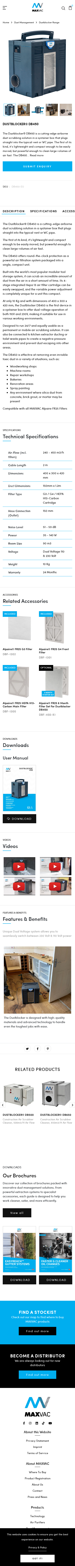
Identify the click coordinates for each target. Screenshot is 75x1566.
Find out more (37, 1331)
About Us (37, 1484)
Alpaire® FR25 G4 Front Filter (54, 650)
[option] (10, 110)
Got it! (37, 1558)
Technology (37, 1516)
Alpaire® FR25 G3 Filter (17, 649)
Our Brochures (19, 1175)
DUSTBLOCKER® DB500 (18, 1114)
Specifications (43, 211)
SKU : (6, 186)
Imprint (37, 1447)
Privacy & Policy (37, 1547)
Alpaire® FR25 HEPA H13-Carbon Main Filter (19, 704)
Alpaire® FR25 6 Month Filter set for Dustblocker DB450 (54, 706)
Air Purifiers (37, 1522)
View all (17, 1213)
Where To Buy (37, 1472)
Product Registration (37, 1478)
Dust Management (24, 22)
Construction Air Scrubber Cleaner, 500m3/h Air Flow (19, 1121)
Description (14, 211)
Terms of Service (37, 1453)
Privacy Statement (37, 1440)
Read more (37, 155)
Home (6, 22)
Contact (37, 1490)
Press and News (37, 1497)
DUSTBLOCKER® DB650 (55, 1114)
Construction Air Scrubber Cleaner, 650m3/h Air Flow (56, 1121)
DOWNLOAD (22, 819)
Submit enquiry (37, 166)
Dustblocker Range (49, 22)
